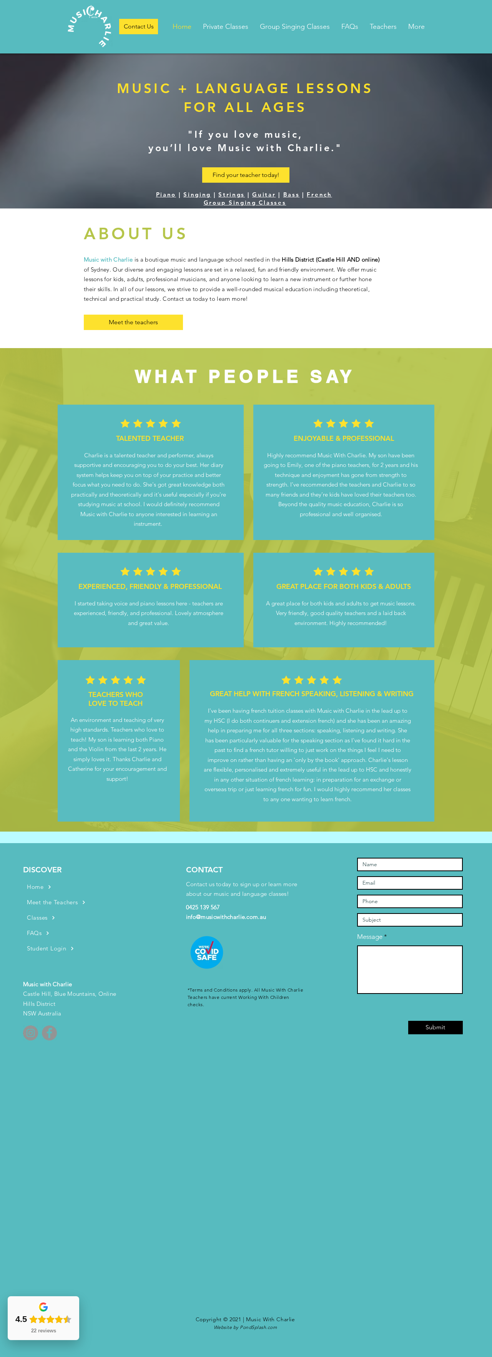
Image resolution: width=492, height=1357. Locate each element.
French (319, 194)
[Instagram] (30, 1032)
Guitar (264, 194)
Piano (166, 194)
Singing (197, 194)
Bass (291, 194)
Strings (231, 194)
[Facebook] (49, 1032)
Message (369, 937)
